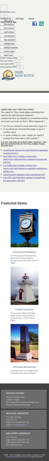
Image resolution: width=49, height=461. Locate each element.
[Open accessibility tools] (3, 8)
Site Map (20, 18)
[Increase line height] (19, 64)
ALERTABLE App (9, 22)
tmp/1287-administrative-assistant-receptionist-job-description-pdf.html (24, 179)
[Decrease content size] (19, 58)
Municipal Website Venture (16, 456)
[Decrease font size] (14, 61)
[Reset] (2, 16)
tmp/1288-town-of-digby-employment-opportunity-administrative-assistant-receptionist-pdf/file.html (25, 168)
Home (31, 18)
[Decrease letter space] (18, 67)
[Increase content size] (22, 58)
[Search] (41, 23)
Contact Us (6, 18)
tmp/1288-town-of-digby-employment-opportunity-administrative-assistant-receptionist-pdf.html (25, 159)
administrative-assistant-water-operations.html (24, 174)
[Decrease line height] (15, 64)
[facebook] (34, 23)
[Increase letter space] (21, 67)
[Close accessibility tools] (6, 16)
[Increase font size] (17, 61)
